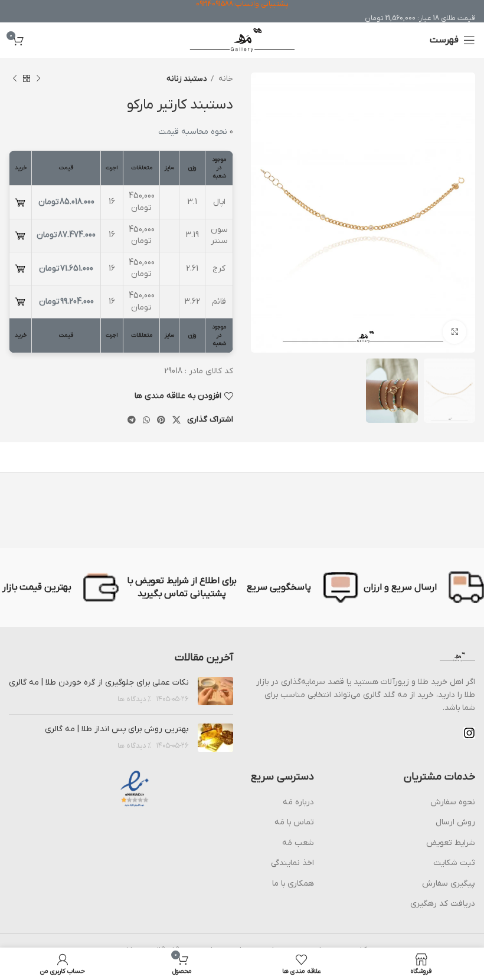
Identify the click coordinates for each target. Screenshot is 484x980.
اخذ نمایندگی (292, 863)
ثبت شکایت (454, 863)
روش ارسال (455, 822)
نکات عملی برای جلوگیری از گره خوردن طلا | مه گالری (99, 682)
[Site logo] (242, 39)
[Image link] (457, 656)
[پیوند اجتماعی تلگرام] (131, 419)
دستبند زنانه (186, 79)
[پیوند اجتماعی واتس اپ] (146, 419)
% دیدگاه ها (134, 699)
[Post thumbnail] (215, 691)
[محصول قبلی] (38, 79)
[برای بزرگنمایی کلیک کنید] (454, 332)
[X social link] (176, 419)
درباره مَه (298, 802)
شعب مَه (298, 843)
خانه (225, 79)
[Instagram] (469, 733)
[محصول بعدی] (15, 79)
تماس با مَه (294, 822)
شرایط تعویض (450, 843)
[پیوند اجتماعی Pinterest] (161, 419)
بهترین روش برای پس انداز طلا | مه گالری (117, 729)
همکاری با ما (293, 883)
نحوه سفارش (452, 802)
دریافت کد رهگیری (442, 903)
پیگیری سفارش (448, 883)
